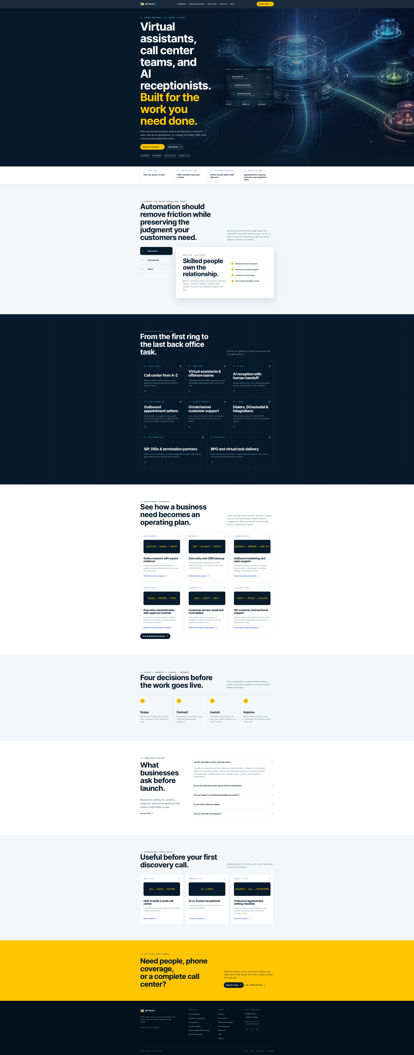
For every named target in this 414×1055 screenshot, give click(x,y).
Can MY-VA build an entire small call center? (212, 762)
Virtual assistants (194, 1014)
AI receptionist (193, 1022)
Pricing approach (223, 1026)
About (232, 4)
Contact (220, 1038)
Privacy (246, 1051)
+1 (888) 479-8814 (251, 1017)
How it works (212, 4)
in (247, 1029)
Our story (221, 1014)
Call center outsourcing (196, 1018)
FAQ (219, 1034)
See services (174, 147)
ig (257, 1029)
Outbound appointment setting (199, 1030)
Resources (223, 4)
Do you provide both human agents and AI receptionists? (218, 786)
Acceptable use (260, 1051)
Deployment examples (197, 4)
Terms (251, 1051)
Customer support (195, 1026)
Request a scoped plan (152, 147)
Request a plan (265, 4)
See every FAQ (145, 813)
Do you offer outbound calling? (207, 804)
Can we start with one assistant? (207, 814)
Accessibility (270, 1051)
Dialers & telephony (195, 1034)
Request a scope (234, 985)
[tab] (156, 251)
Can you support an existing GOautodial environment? (217, 795)
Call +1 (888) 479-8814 (253, 985)
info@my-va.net (250, 1014)
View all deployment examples (155, 636)
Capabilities (182, 4)
